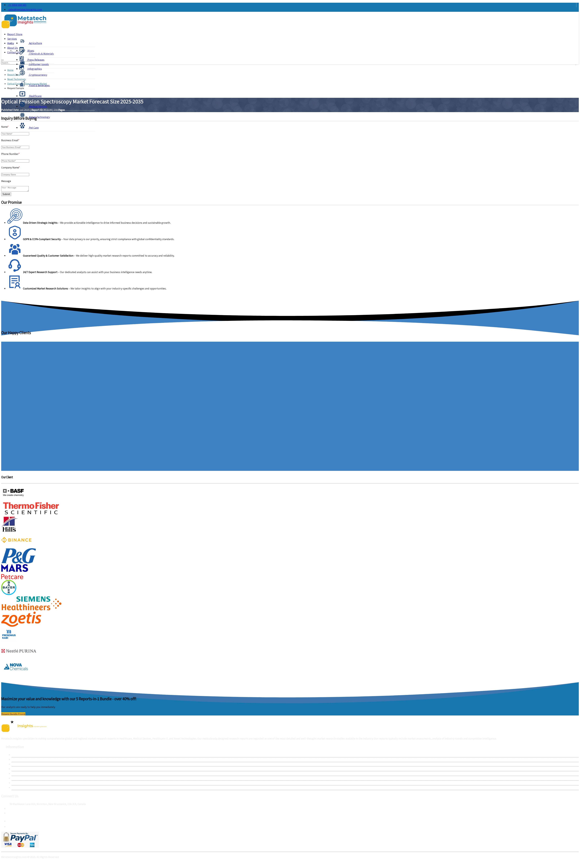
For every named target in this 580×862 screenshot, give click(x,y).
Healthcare (35, 96)
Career (15, 783)
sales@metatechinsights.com (25, 9)
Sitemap (16, 787)
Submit (6, 194)
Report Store (14, 34)
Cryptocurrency (37, 75)
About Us (17, 755)
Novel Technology (39, 117)
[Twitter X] (9, 826)
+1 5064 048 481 (16, 5)
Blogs (30, 50)
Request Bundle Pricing (13, 713)
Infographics (34, 68)
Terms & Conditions (23, 773)
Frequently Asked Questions (28, 778)
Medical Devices (37, 106)
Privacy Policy (19, 769)
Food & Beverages (39, 85)
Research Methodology (25, 764)
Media (10, 43)
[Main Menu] (2, 60)
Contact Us (18, 759)
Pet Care (33, 127)
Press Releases (35, 59)
